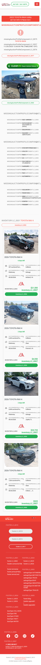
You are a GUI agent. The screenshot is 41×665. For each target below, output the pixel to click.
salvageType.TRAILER (31, 590)
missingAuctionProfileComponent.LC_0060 (20, 103)
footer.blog (27, 599)
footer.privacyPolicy (14, 572)
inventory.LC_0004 (21, 294)
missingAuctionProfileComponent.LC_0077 (20, 56)
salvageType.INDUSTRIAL (32, 583)
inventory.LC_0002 (20, 225)
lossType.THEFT (12, 619)
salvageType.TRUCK (30, 578)
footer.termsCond (13, 574)
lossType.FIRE (12, 614)
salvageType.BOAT (30, 580)
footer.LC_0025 (29, 561)
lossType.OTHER (12, 616)
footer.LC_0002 (12, 561)
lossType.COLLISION (14, 611)
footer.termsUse (12, 569)
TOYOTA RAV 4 (27, 220)
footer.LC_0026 (29, 564)
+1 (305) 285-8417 (11, 644)
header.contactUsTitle (14, 564)
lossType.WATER (12, 621)
